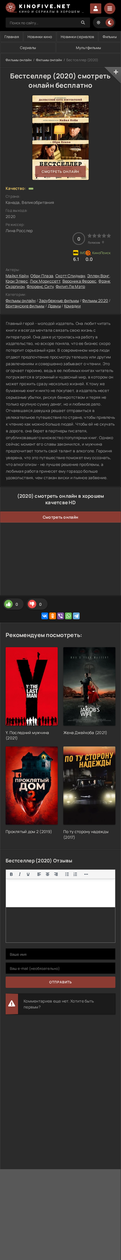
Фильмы (110, 36)
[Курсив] (19, 874)
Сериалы (28, 47)
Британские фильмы (25, 306)
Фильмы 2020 (95, 300)
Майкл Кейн (17, 275)
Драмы (54, 306)
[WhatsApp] (68, 616)
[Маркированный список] (67, 874)
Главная (12, 36)
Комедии (72, 306)
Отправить (60, 982)
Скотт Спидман (70, 275)
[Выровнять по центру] (47, 874)
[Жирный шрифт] (11, 874)
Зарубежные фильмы (59, 300)
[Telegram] (76, 616)
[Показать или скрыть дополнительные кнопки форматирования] (86, 874)
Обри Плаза (41, 275)
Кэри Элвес (17, 281)
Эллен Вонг (98, 275)
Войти (95, 8)
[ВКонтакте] (44, 616)
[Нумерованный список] (75, 874)
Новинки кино (40, 36)
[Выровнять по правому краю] (56, 874)
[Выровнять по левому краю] (39, 874)
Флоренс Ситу (40, 286)
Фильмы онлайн (19, 60)
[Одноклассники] (52, 616)
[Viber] (60, 616)
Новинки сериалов (77, 36)
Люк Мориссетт (45, 281)
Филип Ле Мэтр (70, 286)
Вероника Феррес (79, 281)
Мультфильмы (88, 47)
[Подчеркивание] (28, 874)
